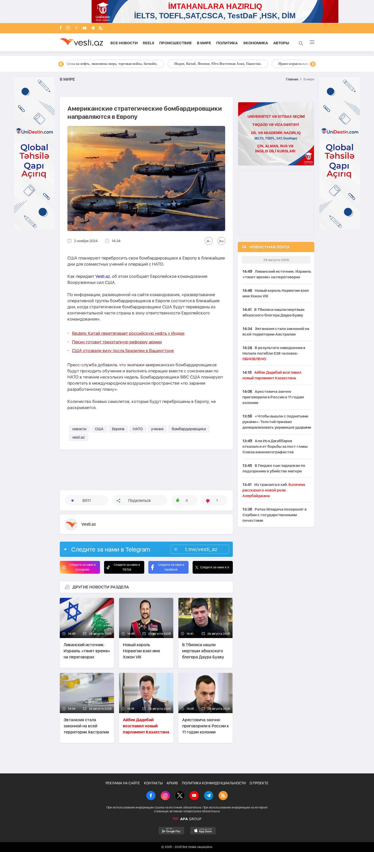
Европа (118, 429)
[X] (179, 796)
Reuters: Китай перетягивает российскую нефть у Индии (128, 333)
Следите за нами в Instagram (82, 567)
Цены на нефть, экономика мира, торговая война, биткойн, (111, 64)
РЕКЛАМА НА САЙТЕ (123, 783)
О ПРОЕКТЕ (259, 783)
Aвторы (281, 43)
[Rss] (100, 28)
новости (79, 429)
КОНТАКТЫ (153, 783)
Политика (227, 43)
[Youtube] (84, 28)
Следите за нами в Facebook (171, 567)
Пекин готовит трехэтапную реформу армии (117, 341)
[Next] (313, 64)
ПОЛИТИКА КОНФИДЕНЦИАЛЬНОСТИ (214, 783)
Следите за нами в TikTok (127, 567)
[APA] (187, 819)
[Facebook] (61, 28)
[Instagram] (68, 28)
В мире (204, 43)
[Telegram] (93, 28)
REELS (148, 43)
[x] (76, 28)
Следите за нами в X (214, 567)
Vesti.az (102, 276)
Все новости (124, 43)
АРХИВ (172, 783)
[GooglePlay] (171, 830)
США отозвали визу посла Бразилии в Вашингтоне (123, 350)
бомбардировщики (189, 429)
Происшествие (175, 43)
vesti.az (78, 437)
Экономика (255, 43)
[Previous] (61, 64)
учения (157, 429)
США (99, 429)
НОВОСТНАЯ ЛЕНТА (269, 247)
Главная (292, 79)
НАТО (138, 429)
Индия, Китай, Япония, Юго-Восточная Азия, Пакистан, (218, 64)
